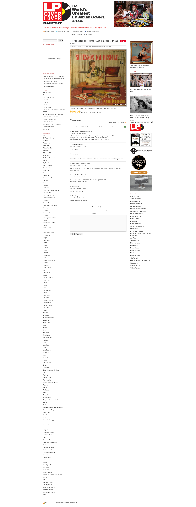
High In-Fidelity (47, 305)
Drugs (45, 238)
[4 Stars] (77, 111)
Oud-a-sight (46, 367)
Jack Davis (46, 322)
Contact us (46, 100)
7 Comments (107, 46)
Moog (45, 355)
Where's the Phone (49, 492)
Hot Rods (46, 307)
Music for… (46, 357)
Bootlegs (45, 180)
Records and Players (89, 46)
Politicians (46, 390)
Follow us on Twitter (63, 31)
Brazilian (45, 183)
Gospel (45, 283)
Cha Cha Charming (136, 206)
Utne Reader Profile (49, 127)
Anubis (76, 502)
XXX (44, 495)
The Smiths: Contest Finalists (52, 124)
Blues (45, 173)
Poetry (45, 387)
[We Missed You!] (141, 62)
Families (45, 245)
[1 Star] (71, 111)
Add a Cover (47, 92)
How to (45, 310)
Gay (44, 270)
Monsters (46, 352)
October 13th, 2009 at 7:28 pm (78, 188)
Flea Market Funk (135, 216)
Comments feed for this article (116, 122)
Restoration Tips (48, 122)
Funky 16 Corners (135, 223)
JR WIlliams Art (135, 240)
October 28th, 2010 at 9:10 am (78, 198)
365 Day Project (135, 196)
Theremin (46, 470)
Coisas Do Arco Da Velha (138, 209)
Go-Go (45, 275)
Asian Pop (46, 155)
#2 (70, 144)
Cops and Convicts (49, 213)
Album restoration (135, 199)
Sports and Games (48, 447)
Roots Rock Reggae (49, 420)
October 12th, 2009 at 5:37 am (78, 146)
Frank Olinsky (134, 218)
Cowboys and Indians (49, 218)
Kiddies (45, 340)
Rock (44, 417)
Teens (45, 462)
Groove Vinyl (134, 228)
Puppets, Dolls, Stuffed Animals (52, 400)
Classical (46, 203)
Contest (45, 210)
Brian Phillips (76, 144)
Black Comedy (47, 165)
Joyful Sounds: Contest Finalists (53, 114)
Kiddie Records (135, 243)
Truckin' (45, 477)
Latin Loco (46, 345)
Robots (45, 415)
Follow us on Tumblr (78, 31)
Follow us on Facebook (93, 31)
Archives (45, 95)
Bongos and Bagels (49, 178)
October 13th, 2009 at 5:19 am (78, 156)
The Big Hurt (47, 465)
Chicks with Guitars (49, 198)
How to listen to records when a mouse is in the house (94, 42)
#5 (70, 175)
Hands (45, 293)
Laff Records (134, 245)
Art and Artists (47, 153)
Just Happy (46, 335)
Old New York (47, 362)
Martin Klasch (134, 248)
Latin (44, 342)
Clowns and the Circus (50, 205)
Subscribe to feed (49, 31)
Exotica (45, 243)
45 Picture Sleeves (49, 138)
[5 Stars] (80, 111)
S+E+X (45, 422)
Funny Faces (47, 268)
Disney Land (47, 228)
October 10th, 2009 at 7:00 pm (78, 133)
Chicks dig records (48, 97)
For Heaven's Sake (49, 260)
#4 (70, 163)
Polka (45, 392)
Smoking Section (48, 435)
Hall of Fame (47, 290)
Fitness (45, 250)
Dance (45, 220)
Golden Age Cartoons (137, 226)
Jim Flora (46, 332)
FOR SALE (46, 102)
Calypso (45, 185)
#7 (70, 196)
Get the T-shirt (52, 81)
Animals (45, 150)
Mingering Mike (135, 250)
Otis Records (134, 258)
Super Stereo (47, 455)
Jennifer (45, 327)
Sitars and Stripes (48, 432)
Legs (44, 347)
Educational (46, 240)
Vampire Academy (76, 34)
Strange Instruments (49, 452)
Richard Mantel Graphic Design (140, 260)
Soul (44, 437)
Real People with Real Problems (53, 407)
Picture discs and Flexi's (50, 382)
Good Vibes (46, 280)
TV (44, 480)
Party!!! (45, 372)
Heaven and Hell (48, 300)
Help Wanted (47, 302)
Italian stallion (88, 34)
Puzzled (45, 402)
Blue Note (46, 170)
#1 (70, 131)
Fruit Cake (46, 265)
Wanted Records (48, 490)
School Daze (47, 425)
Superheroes (47, 457)
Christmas (46, 200)
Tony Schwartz (47, 472)
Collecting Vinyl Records (138, 211)
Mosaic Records (135, 255)
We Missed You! (59, 76)
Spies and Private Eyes (50, 442)
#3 (70, 154)
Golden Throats (48, 277)
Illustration (46, 312)
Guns (44, 288)
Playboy (45, 385)
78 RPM (45, 140)
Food (44, 258)
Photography (47, 380)
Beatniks (45, 160)
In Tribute (46, 315)
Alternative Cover (48, 148)
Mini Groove (134, 253)
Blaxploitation (47, 168)
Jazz (44, 325)
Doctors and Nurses (49, 233)
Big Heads (46, 163)
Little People (47, 350)
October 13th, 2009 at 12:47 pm (78, 177)
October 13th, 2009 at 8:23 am (78, 165)
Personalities (47, 377)
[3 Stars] (75, 111)
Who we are (51, 86)
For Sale (45, 263)
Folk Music (46, 255)
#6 (70, 186)
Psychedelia (47, 397)
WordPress (67, 502)
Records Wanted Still (49, 119)
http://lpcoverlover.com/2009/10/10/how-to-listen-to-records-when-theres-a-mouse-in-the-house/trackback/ (97, 127)
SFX (44, 427)
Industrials (46, 320)
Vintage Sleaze (135, 265)
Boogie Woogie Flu (136, 204)
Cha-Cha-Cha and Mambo (51, 190)
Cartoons (46, 188)
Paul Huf (45, 375)
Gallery (45, 105)
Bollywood (46, 175)
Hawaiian (46, 298)
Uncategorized (47, 485)
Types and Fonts (48, 482)
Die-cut (45, 225)
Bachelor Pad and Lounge (51, 158)
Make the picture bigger (55, 83)
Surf (44, 460)
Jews (44, 330)
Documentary (47, 235)
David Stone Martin (49, 223)
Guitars (45, 285)
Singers (45, 430)
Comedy (45, 208)
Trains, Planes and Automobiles (52, 475)
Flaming (45, 253)
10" (82, 46)
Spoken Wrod (47, 445)
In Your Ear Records (136, 231)
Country (45, 215)
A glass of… (46, 143)
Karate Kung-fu (47, 337)
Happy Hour (46, 295)
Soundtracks (47, 440)
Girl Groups (46, 272)
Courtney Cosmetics (136, 213)
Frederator (133, 221)
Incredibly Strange (48, 317)
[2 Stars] (73, 111)
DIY (44, 230)
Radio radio (46, 405)
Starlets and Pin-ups (49, 450)
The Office (46, 467)
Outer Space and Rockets (51, 370)
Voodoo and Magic (49, 487)
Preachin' (46, 395)
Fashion (45, 248)
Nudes (45, 360)
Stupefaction (134, 263)
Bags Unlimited (135, 201)
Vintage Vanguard (135, 268)
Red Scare (46, 412)
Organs (45, 365)
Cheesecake (47, 193)
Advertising (46, 145)
